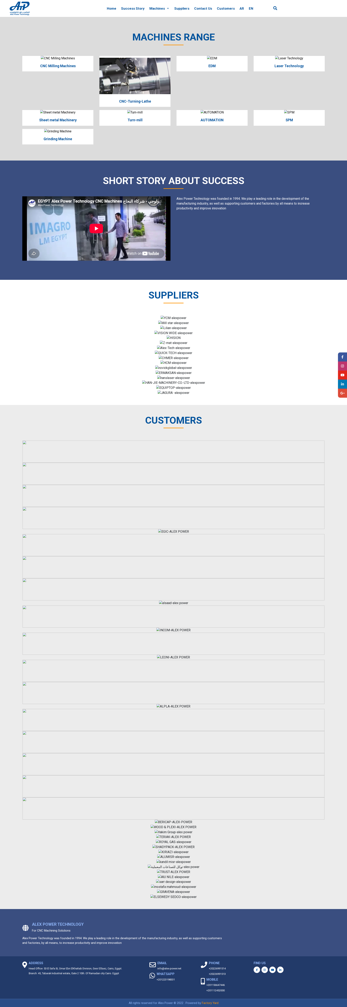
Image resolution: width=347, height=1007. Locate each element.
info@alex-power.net (169, 968)
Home (111, 8)
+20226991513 (217, 973)
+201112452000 (215, 990)
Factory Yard (210, 1003)
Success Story (133, 8)
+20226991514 (217, 968)
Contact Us (203, 8)
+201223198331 (166, 979)
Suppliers (181, 8)
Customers (226, 8)
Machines (157, 8)
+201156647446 (215, 984)
